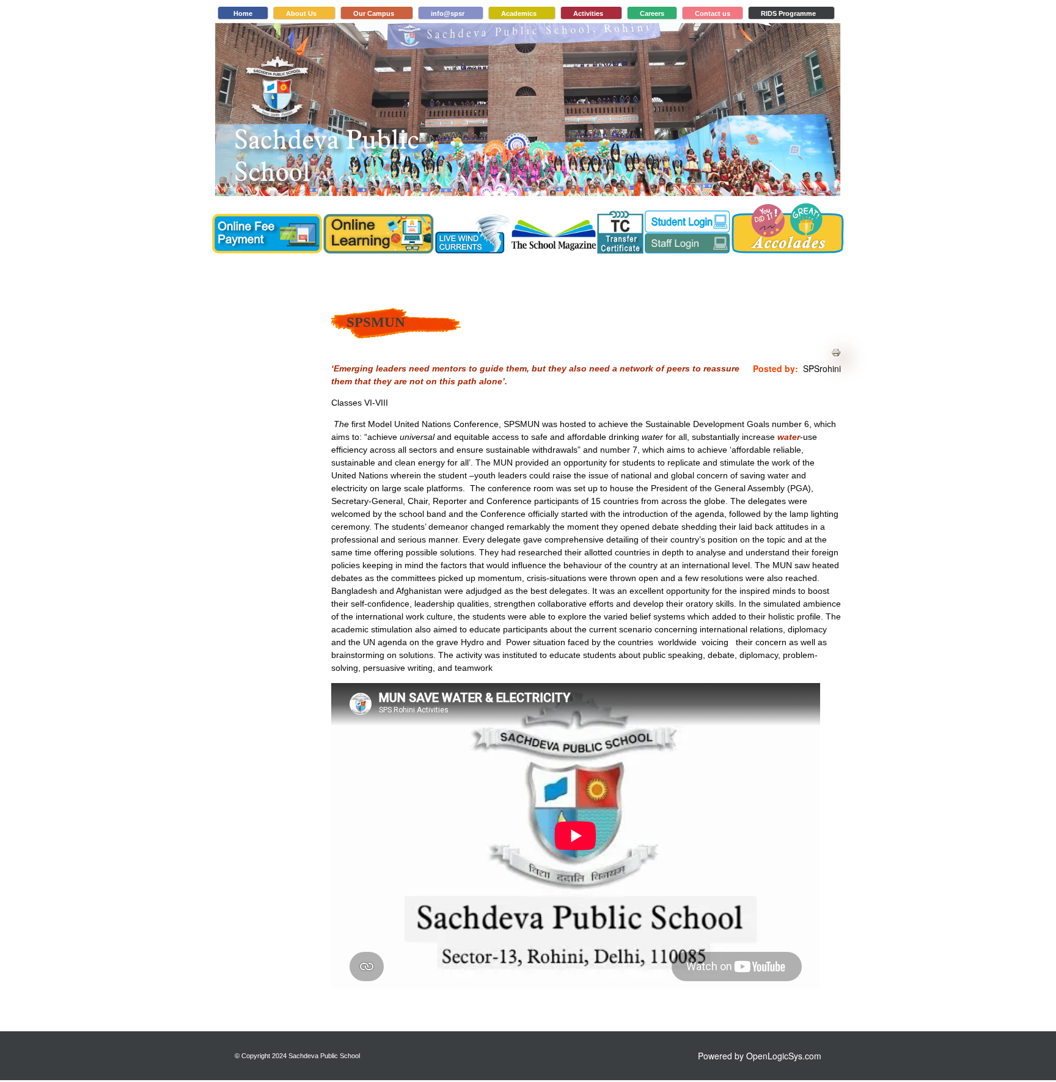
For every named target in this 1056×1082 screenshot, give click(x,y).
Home (242, 13)
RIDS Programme (788, 13)
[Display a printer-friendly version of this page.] (836, 351)
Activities (588, 13)
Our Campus (373, 13)
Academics (519, 13)
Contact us (712, 13)
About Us (301, 13)
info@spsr (447, 13)
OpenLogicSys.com (783, 1056)
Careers (652, 13)
